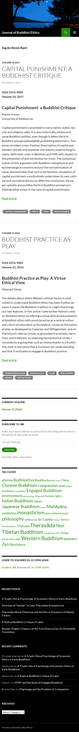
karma (43, 507)
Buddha (40, 480)
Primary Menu (74, 32)
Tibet (60, 526)
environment (12, 496)
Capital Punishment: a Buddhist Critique (37, 72)
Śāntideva (17, 545)
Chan (57, 480)
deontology (37, 373)
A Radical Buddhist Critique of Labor (23, 622)
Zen (5, 544)
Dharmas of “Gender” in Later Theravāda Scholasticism (33, 605)
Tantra (64, 519)
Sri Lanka (45, 519)
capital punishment (16, 211)
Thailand (23, 526)
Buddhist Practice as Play (36, 243)
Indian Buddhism (17, 500)
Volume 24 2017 (11, 62)
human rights (53, 496)
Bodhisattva (23, 480)
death (35, 211)
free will (40, 496)
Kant (46, 211)
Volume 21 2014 (11, 233)
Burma (50, 480)
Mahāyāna (56, 506)
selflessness (30, 519)
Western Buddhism (42, 538)
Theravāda (42, 525)
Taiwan (56, 519)
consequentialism (15, 373)
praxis (8, 377)
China (65, 480)
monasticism (30, 512)
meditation (9, 513)
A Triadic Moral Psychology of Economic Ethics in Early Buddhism (39, 598)
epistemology (29, 496)
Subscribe (9, 449)
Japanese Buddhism (21, 506)
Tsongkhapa (49, 533)
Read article (9, 198)
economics (8, 491)
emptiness (20, 491)
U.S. (58, 532)
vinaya (64, 532)
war (18, 539)
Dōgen (69, 486)
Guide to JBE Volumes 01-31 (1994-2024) (25, 567)
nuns (65, 513)
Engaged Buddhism (44, 490)
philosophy (66, 373)
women (70, 538)
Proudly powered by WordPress (17, 727)
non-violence (61, 211)
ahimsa (7, 480)
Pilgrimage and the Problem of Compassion (44, 689)
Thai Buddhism (9, 526)
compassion (48, 485)
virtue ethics (24, 377)
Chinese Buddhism (19, 485)
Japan (38, 501)
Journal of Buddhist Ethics (21, 32)
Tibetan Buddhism (22, 532)
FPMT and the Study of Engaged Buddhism (39, 682)
